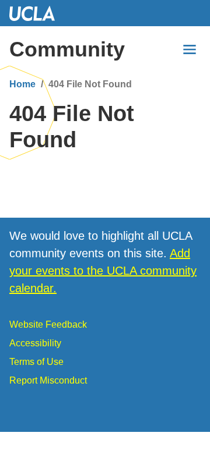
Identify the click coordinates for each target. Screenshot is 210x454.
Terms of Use (36, 362)
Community (67, 49)
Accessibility (35, 343)
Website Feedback (48, 324)
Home (22, 84)
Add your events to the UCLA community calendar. (103, 271)
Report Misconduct (48, 380)
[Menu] (189, 49)
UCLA (37, 13)
